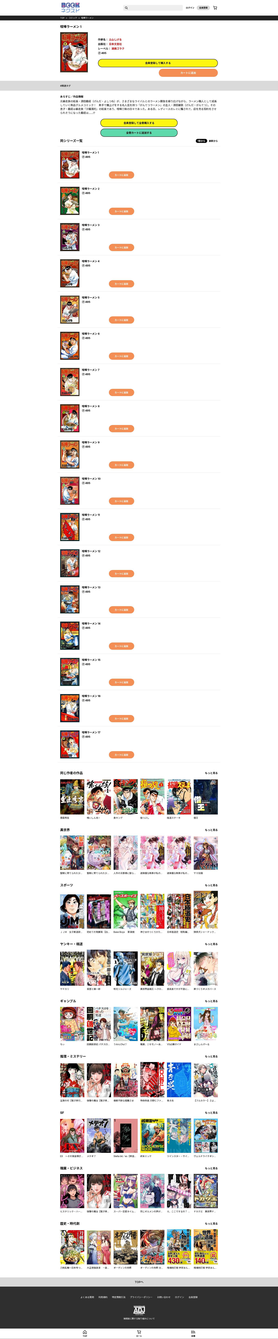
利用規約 (102, 1297)
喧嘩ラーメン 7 (90, 369)
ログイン (190, 7)
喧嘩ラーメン (87, 18)
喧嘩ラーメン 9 (91, 442)
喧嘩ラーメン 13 (91, 587)
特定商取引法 (118, 1297)
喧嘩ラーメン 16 (91, 696)
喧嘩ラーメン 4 (90, 261)
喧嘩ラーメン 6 (91, 333)
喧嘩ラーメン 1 (90, 152)
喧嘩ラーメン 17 (91, 732)
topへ (139, 1282)
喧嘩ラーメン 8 (91, 406)
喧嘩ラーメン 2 (90, 188)
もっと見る (211, 773)
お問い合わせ (164, 1297)
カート (139, 1336)
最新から (213, 141)
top (62, 18)
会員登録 (203, 7)
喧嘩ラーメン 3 (90, 225)
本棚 (193, 1336)
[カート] (215, 8)
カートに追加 (188, 72)
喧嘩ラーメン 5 (90, 297)
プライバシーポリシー (141, 1297)
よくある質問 (87, 1297)
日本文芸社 (115, 44)
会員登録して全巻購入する (139, 123)
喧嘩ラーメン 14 (91, 623)
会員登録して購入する (158, 63)
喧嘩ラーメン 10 (91, 478)
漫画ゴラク (117, 48)
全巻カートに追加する (139, 132)
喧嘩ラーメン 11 (91, 514)
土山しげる (115, 39)
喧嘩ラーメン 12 (91, 551)
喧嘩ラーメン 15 (91, 659)
